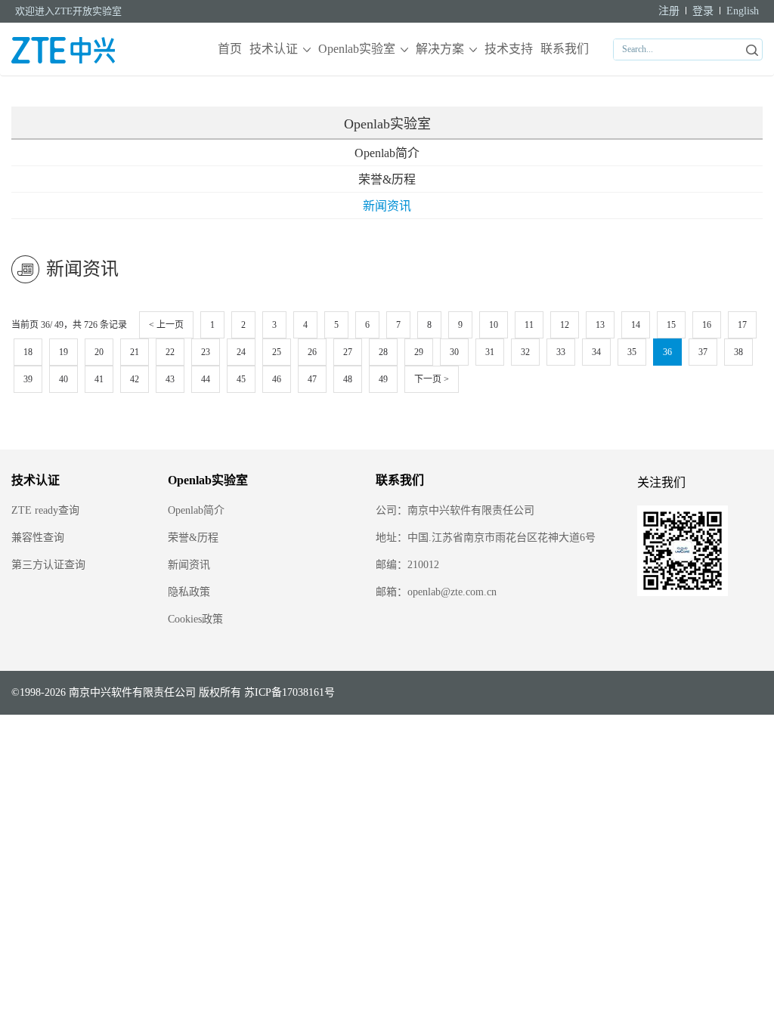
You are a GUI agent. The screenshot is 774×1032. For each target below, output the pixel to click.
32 (525, 352)
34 (596, 352)
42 (134, 379)
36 (667, 352)
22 (170, 352)
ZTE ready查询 (45, 510)
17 (742, 325)
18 (28, 352)
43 (170, 379)
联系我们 (564, 48)
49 (383, 379)
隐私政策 (189, 592)
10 (493, 325)
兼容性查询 (37, 537)
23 (205, 352)
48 (347, 379)
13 (600, 325)
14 (635, 325)
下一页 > (431, 379)
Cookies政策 (195, 619)
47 (312, 379)
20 (99, 352)
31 (489, 352)
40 (63, 379)
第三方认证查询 (48, 564)
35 (631, 352)
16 (706, 325)
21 (134, 352)
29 (418, 352)
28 (383, 352)
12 (564, 325)
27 (347, 352)
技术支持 (509, 48)
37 (702, 352)
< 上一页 (166, 325)
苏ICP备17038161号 (289, 692)
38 (738, 352)
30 (454, 352)
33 (560, 352)
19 (63, 352)
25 (276, 352)
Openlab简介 (387, 153)
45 (241, 379)
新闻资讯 (387, 205)
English (742, 11)
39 (28, 379)
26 (312, 352)
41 (99, 379)
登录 (703, 11)
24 (241, 352)
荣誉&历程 (387, 179)
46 (276, 379)
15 (671, 325)
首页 (230, 48)
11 (529, 325)
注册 (669, 11)
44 (205, 379)
